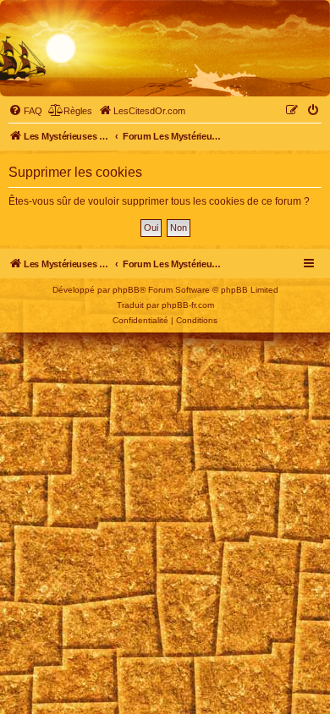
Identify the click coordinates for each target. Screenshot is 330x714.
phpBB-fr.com (188, 305)
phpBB (126, 289)
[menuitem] (25, 111)
